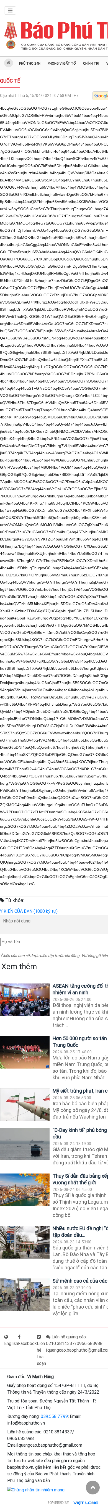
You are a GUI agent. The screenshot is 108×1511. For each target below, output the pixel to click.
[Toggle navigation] (10, 10)
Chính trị (91, 63)
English (11, 1343)
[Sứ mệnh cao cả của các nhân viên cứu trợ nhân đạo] (25, 1295)
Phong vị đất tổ (62, 63)
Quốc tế (10, 81)
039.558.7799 (54, 1416)
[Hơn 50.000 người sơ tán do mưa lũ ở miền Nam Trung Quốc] (25, 1052)
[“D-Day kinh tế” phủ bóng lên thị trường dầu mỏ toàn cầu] (25, 1144)
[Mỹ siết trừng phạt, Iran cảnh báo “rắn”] (25, 1105)
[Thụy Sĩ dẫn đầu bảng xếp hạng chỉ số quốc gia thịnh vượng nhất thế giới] (25, 1190)
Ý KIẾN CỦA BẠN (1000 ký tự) (29, 911)
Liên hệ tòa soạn (41, 1353)
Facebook (27, 1343)
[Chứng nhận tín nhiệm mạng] (36, 1489)
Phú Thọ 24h (29, 63)
